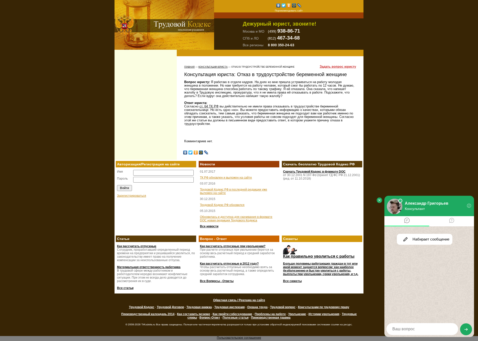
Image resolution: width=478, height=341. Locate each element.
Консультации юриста (213, 67)
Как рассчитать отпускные (136, 246)
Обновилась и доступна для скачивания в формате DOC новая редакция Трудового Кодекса (236, 218)
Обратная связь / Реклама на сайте (239, 300)
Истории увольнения (323, 314)
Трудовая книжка (199, 307)
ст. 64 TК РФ (209, 106)
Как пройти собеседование (232, 314)
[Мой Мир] (294, 5)
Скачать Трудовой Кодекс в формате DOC (314, 171)
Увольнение (297, 314)
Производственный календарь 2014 (148, 314)
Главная (189, 67)
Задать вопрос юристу (338, 66)
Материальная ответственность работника (148, 267)
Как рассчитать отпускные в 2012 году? (229, 263)
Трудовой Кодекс (141, 307)
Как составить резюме (193, 314)
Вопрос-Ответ (209, 317)
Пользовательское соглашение (239, 338)
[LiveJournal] (299, 5)
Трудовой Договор (170, 307)
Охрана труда (257, 307)
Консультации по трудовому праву (323, 307)
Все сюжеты (292, 281)
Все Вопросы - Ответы (217, 281)
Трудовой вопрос (283, 307)
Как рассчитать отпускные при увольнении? (232, 246)
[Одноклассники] (289, 5)
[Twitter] (283, 5)
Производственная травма (271, 317)
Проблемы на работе (270, 314)
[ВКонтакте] (278, 5)
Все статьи (125, 288)
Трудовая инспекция (229, 307)
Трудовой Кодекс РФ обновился (222, 205)
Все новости (209, 226)
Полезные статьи (235, 317)
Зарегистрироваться (131, 195)
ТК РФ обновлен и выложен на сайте (226, 177)
